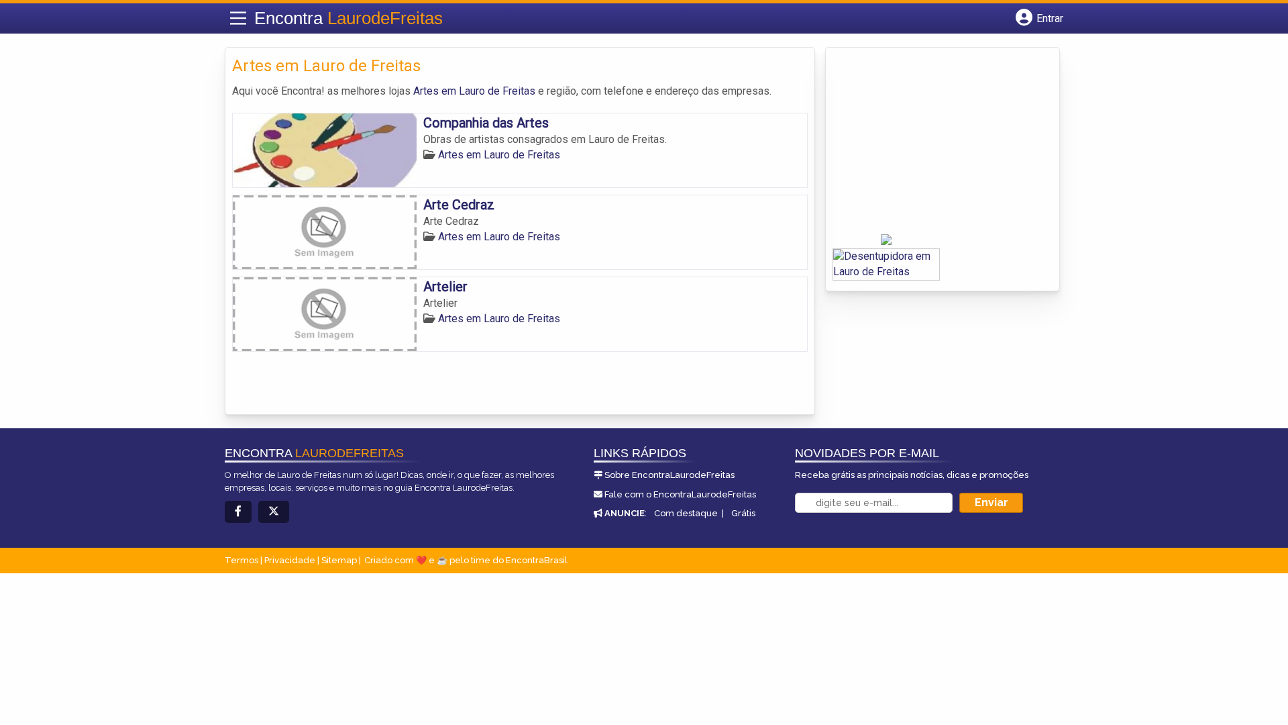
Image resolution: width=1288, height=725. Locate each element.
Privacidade (289, 560)
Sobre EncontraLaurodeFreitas (669, 475)
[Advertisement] (933, 145)
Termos (241, 560)
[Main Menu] (238, 18)
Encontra (348, 18)
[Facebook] (238, 512)
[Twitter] (273, 512)
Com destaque (686, 513)
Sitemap (339, 560)
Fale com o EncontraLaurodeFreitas (680, 494)
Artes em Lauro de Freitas (474, 91)
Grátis (743, 513)
